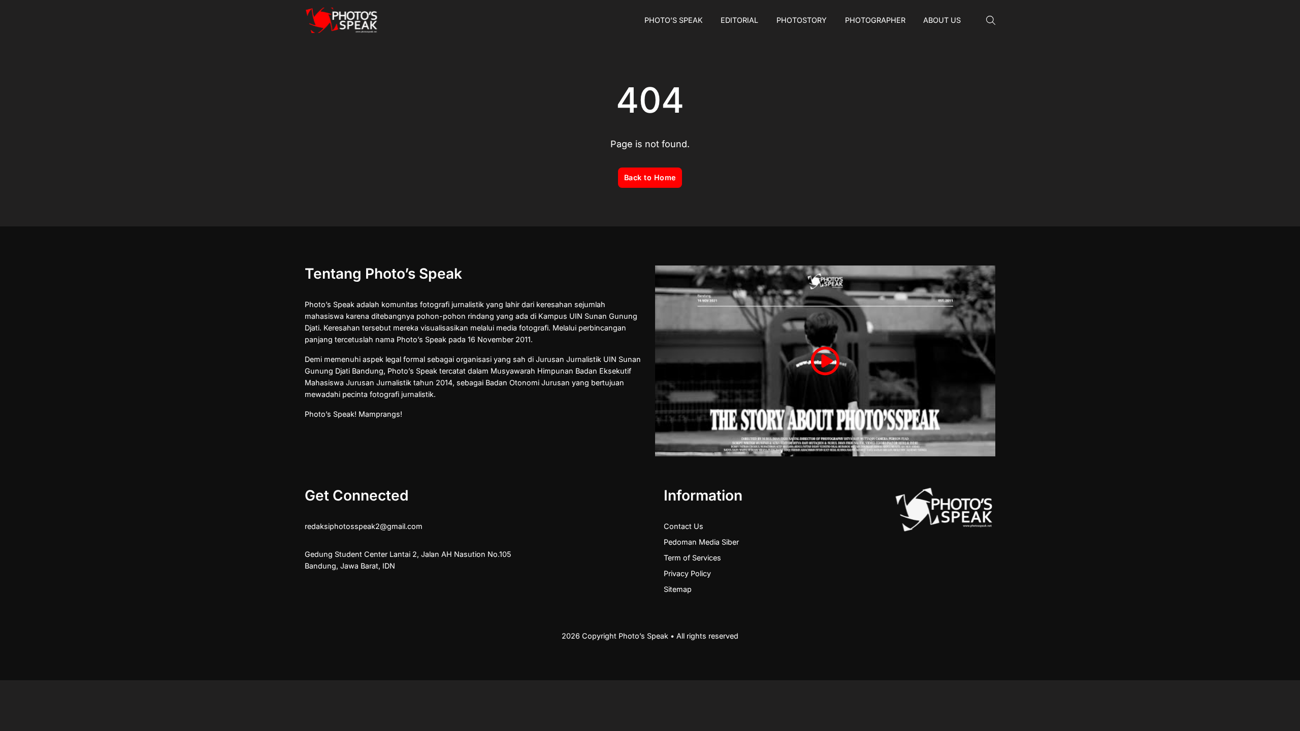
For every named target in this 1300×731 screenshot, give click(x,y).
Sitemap (678, 589)
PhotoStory (801, 20)
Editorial (739, 20)
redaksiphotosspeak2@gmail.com (363, 526)
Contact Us (683, 526)
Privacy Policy (687, 573)
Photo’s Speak (673, 20)
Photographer (875, 20)
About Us (942, 20)
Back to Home (650, 177)
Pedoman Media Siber (701, 542)
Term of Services (692, 557)
